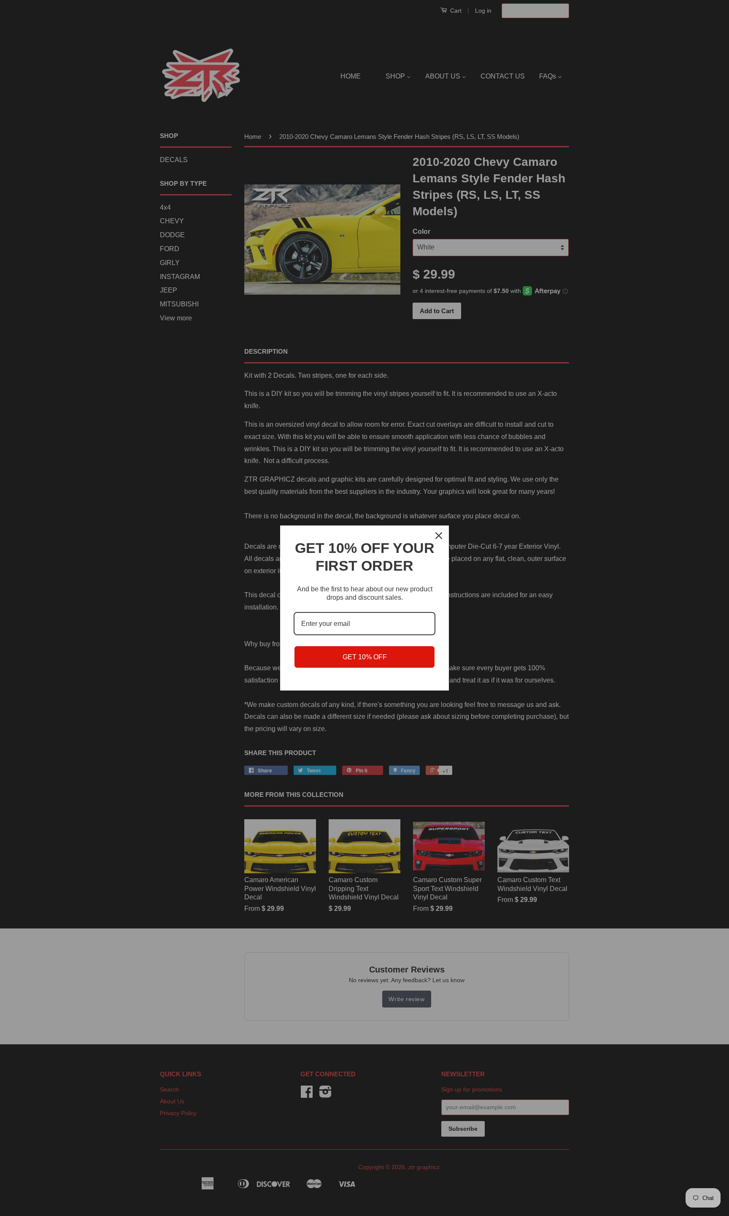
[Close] (439, 535)
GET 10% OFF (365, 657)
